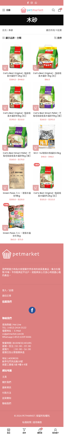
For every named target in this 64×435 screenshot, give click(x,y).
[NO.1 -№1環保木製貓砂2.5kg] (47, 136)
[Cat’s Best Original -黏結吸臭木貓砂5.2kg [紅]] (47, 176)
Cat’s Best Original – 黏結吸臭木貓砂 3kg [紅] (47, 74)
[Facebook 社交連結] (28, 3)
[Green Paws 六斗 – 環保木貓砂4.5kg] (16, 216)
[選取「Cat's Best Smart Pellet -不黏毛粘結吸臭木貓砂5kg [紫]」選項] (5, 148)
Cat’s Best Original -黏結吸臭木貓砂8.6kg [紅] (17, 114)
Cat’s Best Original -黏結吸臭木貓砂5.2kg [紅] (47, 194)
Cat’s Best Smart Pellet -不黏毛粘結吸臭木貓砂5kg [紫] (17, 154)
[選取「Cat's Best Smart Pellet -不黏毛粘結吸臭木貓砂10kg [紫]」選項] (36, 108)
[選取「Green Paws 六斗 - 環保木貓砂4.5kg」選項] (5, 228)
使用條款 (37, 422)
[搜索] (53, 10)
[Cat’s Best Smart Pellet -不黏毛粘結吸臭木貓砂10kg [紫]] (47, 96)
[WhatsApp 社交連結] (36, 3)
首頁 (4, 30)
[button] (36, 68)
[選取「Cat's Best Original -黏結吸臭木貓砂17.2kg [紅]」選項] (5, 68)
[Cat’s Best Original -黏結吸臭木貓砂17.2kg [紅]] (16, 56)
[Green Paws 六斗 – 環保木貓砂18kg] (16, 176)
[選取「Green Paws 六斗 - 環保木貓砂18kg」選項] (5, 188)
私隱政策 (26, 422)
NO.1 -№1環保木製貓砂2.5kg (47, 153)
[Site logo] (32, 9)
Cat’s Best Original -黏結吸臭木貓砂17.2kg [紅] (17, 74)
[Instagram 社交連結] (32, 3)
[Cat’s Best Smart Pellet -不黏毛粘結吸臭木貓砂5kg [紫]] (16, 136)
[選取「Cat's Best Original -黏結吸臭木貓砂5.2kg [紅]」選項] (36, 188)
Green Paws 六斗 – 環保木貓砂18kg (17, 194)
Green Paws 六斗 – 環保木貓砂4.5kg (17, 234)
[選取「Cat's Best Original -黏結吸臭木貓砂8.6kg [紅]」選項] (5, 108)
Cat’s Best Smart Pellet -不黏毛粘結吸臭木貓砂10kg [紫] (47, 114)
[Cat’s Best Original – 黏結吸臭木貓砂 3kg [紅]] (47, 56)
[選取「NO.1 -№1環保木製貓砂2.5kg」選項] (36, 148)
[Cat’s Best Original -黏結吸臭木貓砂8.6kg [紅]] (16, 96)
